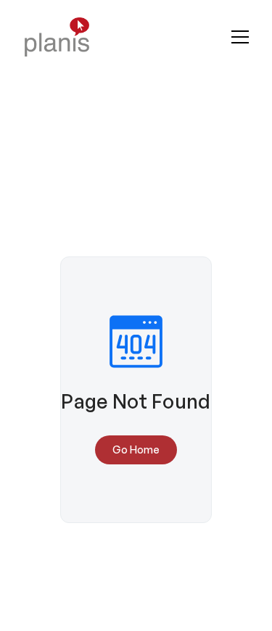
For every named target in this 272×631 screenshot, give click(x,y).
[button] (240, 36)
